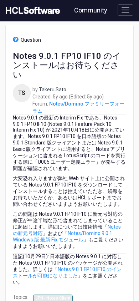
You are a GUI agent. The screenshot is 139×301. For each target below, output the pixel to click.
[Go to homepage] (31, 10)
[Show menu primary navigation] (125, 10)
